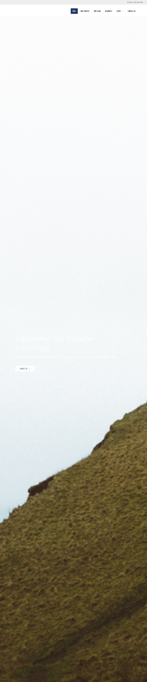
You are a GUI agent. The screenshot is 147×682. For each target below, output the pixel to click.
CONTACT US (132, 11)
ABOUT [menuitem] (119, 11)
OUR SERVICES (85, 11)
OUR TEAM (97, 11)
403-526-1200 (138, 2)
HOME (74, 11)
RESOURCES (108, 11)
